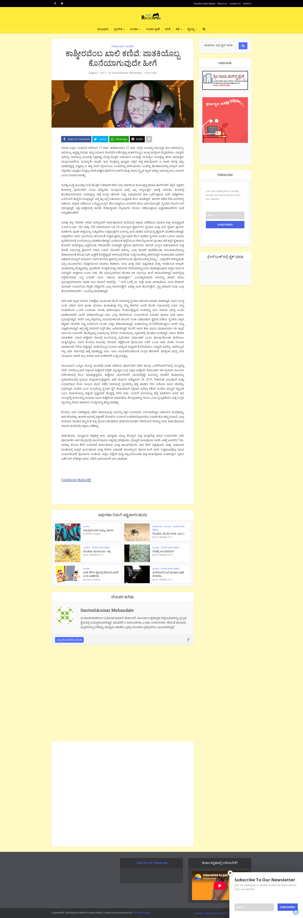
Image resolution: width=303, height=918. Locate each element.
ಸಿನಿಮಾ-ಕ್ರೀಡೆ (153, 29)
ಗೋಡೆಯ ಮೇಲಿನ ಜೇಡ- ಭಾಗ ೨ (168, 533)
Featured (117, 46)
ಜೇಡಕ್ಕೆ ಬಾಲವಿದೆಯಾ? (163, 551)
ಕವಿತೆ (167, 29)
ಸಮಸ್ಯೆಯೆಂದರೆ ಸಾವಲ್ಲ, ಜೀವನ (98, 530)
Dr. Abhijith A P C (164, 537)
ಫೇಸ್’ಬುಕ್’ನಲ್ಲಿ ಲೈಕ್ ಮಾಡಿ (225, 256)
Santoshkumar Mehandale (127, 72)
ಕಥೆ (177, 29)
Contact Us (235, 3)
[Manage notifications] (296, 911)
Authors (247, 3)
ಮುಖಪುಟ (103, 29)
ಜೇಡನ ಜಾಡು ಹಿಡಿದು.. (101, 547)
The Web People (141, 912)
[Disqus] (123, 694)
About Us (222, 3)
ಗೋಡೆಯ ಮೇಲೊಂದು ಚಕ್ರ (96, 551)
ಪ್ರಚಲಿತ (118, 29)
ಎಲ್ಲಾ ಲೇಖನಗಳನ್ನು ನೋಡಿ (69, 639)
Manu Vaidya (93, 533)
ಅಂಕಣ (134, 29)
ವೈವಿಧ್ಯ (190, 29)
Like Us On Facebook (151, 863)
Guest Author (93, 579)
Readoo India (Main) (204, 3)
